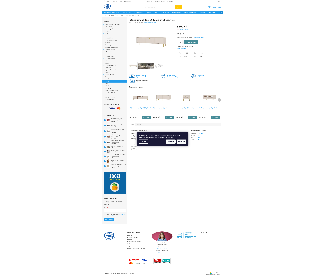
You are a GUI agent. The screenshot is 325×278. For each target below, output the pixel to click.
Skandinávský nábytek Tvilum (112, 24)
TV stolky (107, 81)
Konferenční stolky (109, 56)
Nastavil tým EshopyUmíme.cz (213, 275)
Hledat (178, 7)
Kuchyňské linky (109, 36)
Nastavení (144, 141)
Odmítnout (170, 141)
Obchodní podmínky (160, 1)
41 (198, 135)
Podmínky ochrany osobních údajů (136, 248)
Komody (107, 54)
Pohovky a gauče (109, 29)
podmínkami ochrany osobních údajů (114, 215)
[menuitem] (111, 12)
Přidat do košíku (192, 42)
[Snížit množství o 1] (183, 43)
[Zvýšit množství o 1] (183, 41)
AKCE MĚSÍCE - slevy (110, 97)
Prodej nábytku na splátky (134, 242)
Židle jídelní (108, 88)
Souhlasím (181, 141)
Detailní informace (181, 48)
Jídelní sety (108, 43)
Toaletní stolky (108, 77)
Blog (128, 246)
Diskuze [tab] (139, 124)
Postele (107, 31)
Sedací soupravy (109, 27)
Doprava (149, 1)
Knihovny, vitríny (109, 52)
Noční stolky (108, 68)
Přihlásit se (109, 220)
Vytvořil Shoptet (217, 273)
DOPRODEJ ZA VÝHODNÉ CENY (112, 95)
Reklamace (130, 244)
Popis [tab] (132, 124)
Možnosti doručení (199, 37)
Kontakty (171, 1)
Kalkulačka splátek (184, 29)
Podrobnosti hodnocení (150, 23)
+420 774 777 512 (162, 248)
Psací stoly (107, 72)
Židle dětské (108, 86)
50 (198, 140)
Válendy (107, 83)
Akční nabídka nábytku (110, 99)
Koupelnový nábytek (110, 58)
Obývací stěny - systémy (111, 70)
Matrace (107, 63)
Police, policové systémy (111, 90)
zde (172, 137)
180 (199, 137)
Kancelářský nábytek (110, 49)
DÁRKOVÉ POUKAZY (110, 93)
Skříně (106, 33)
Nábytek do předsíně (110, 65)
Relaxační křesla (109, 38)
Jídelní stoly (108, 45)
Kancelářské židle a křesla (111, 47)
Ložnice (107, 61)
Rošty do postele (109, 74)
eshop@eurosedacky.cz (162, 252)
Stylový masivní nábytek (111, 79)
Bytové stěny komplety (111, 40)
